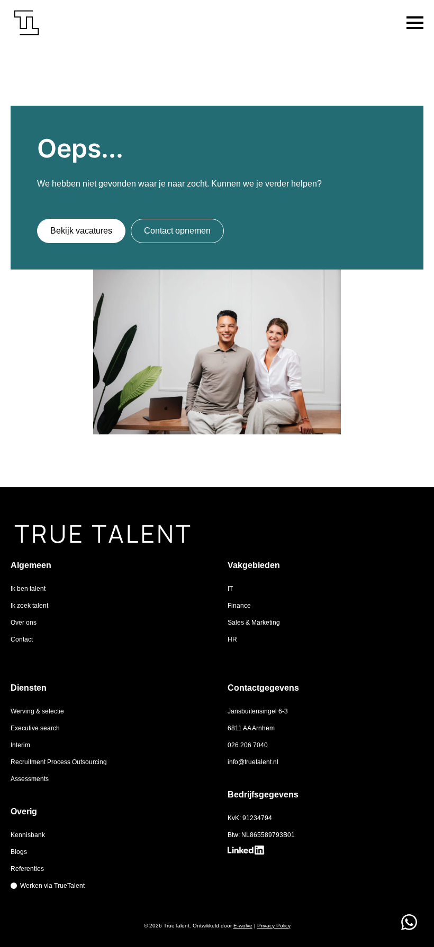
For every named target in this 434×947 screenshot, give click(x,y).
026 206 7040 (248, 745)
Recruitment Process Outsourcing (59, 762)
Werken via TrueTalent (52, 885)
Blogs (19, 852)
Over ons (24, 622)
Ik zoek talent (29, 605)
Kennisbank (28, 835)
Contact (22, 639)
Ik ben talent (28, 588)
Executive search (35, 728)
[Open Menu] (414, 22)
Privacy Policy (274, 926)
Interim (20, 745)
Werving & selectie (37, 711)
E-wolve (242, 926)
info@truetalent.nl (253, 762)
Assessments (30, 779)
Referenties (27, 868)
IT (230, 588)
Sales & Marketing (254, 622)
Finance (239, 605)
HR (232, 639)
